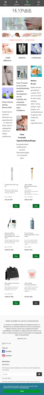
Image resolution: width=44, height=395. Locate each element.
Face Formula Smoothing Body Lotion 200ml (31, 234)
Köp (16, 206)
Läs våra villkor (6, 378)
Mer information (24, 387)
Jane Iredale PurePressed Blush (30, 284)
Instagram (8, 355)
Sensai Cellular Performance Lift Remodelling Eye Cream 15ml (12, 235)
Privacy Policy (33, 381)
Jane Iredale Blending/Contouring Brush (30, 186)
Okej (22, 391)
